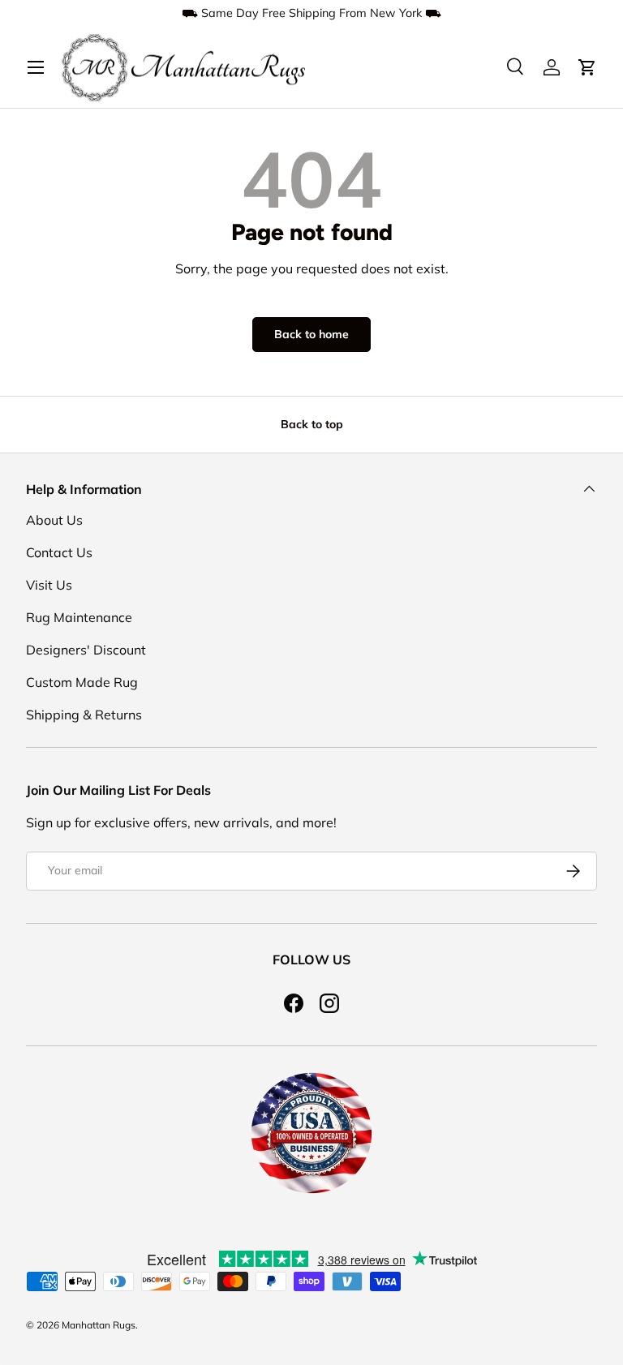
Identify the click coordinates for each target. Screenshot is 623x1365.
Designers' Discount (86, 650)
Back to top (312, 424)
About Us (54, 520)
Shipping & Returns (84, 714)
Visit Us (49, 585)
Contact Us (59, 552)
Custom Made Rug (82, 682)
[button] (587, 67)
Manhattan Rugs (98, 1325)
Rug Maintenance (79, 617)
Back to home (311, 334)
